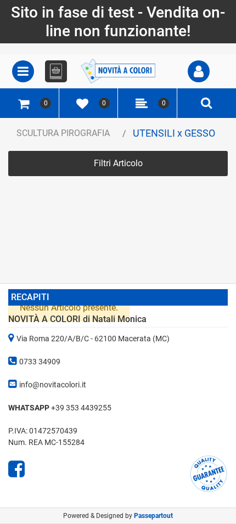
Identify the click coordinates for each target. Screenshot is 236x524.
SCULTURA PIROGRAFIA (63, 133)
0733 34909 (39, 361)
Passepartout (153, 516)
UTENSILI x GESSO (174, 133)
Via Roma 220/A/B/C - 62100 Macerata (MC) (93, 338)
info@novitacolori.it (52, 384)
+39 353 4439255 (81, 407)
